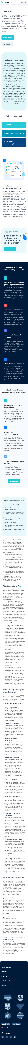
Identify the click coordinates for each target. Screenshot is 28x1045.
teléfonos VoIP (7, 641)
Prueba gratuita (7, 37)
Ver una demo (7, 44)
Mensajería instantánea (10, 559)
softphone (7, 887)
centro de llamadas (16, 564)
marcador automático (16, 557)
